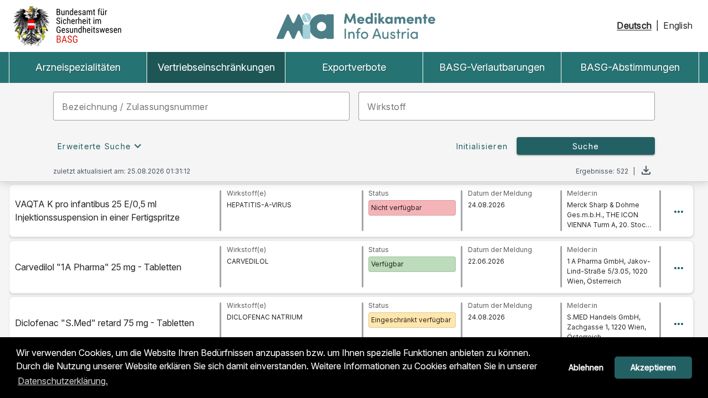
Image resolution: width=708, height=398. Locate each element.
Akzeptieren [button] (653, 367)
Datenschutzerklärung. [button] (63, 380)
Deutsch (634, 25)
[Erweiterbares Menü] (679, 210)
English (678, 25)
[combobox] (506, 106)
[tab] (78, 67)
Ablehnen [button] (586, 367)
